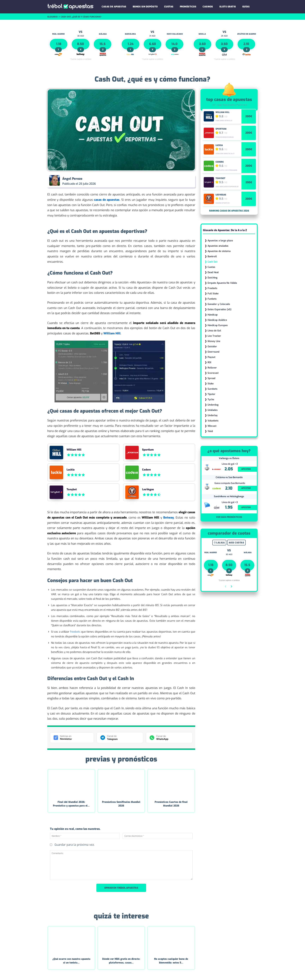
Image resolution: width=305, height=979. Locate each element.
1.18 (58, 44)
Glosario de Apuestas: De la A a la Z (225, 230)
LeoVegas (148, 489)
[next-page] (231, 587)
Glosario (52, 16)
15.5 (103, 44)
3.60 (202, 44)
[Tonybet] (56, 492)
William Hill (74, 449)
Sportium (148, 449)
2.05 (229, 469)
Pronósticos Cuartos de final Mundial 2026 (171, 803)
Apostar (246, 469)
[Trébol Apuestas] (70, 7)
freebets (75, 631)
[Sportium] (132, 452)
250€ (249, 182)
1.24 (130, 44)
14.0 (174, 44)
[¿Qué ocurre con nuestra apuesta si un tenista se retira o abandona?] (71, 941)
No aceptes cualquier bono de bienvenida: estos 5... (171, 960)
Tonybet (72, 489)
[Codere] (132, 472)
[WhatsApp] (171, 181)
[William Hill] (56, 452)
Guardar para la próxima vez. (74, 845)
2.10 (246, 44)
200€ (248, 116)
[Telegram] (179, 181)
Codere (146, 469)
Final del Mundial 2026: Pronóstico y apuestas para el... (71, 803)
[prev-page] (225, 587)
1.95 (229, 507)
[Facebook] (155, 181)
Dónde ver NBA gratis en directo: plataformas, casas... (121, 960)
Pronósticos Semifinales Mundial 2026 (121, 803)
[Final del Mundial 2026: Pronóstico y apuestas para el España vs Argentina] (71, 784)
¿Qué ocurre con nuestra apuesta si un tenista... (71, 960)
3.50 (224, 44)
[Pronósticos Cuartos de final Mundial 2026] (171, 784)
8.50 (80, 44)
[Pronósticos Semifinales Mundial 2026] (121, 784)
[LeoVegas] (132, 492)
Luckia (70, 469)
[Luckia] (56, 472)
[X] (163, 181)
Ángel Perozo (72, 179)
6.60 (152, 44)
